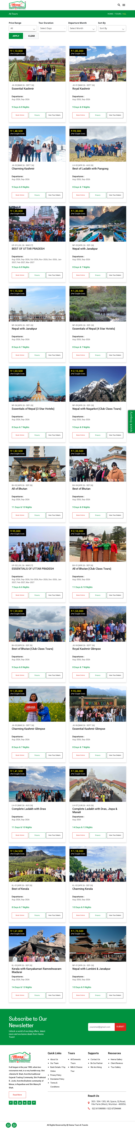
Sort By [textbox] (103, 28)
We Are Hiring (96, 1067)
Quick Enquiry (131, 421)
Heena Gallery (116, 1059)
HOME (110, 13)
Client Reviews (117, 1063)
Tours (118, 13)
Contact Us (95, 1059)
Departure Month (77, 23)
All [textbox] (12, 28)
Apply (16, 35)
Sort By (102, 23)
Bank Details (55, 1067)
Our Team (54, 1063)
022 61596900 (99, 1108)
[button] (123, 5)
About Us (54, 1059)
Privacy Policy (55, 1075)
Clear (31, 35)
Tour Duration (46, 23)
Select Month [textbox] (76, 28)
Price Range (15, 23)
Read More (17, 1095)
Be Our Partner (97, 1063)
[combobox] (23, 28)
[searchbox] (51, 28)
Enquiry (37, 115)
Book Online (20, 115)
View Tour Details (54, 115)
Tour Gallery (116, 1067)
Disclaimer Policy (57, 1079)
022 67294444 (114, 1108)
